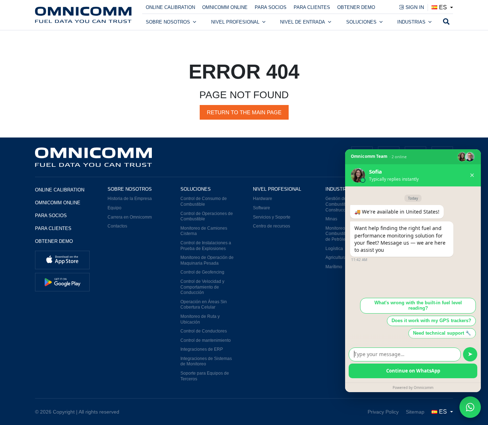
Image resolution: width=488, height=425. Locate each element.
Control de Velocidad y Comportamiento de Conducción (202, 287)
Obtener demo (356, 7)
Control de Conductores (203, 331)
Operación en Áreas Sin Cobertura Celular (203, 304)
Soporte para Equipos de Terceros (204, 376)
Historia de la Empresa (130, 198)
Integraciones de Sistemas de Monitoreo (206, 361)
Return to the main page (244, 112)
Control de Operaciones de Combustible (206, 216)
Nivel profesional (235, 22)
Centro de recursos (271, 226)
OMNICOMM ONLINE (225, 7)
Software (261, 207)
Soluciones (361, 22)
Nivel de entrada (302, 22)
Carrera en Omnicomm (130, 217)
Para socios (271, 7)
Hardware (262, 198)
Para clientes (312, 7)
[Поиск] (446, 22)
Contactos (117, 226)
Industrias (411, 22)
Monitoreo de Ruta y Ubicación (200, 319)
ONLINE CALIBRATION (170, 7)
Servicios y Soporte (271, 217)
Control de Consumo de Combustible (203, 201)
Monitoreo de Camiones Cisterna (203, 231)
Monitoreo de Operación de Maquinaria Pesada (207, 260)
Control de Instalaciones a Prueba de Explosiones (205, 245)
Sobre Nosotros (168, 22)
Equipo (114, 207)
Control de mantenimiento (205, 340)
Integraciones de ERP (201, 349)
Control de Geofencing (202, 272)
